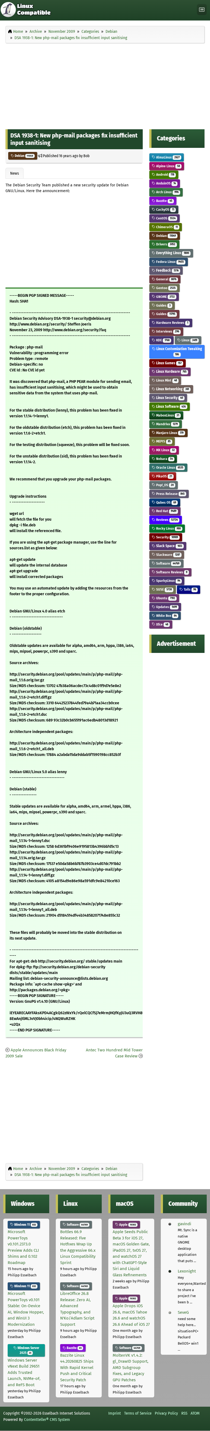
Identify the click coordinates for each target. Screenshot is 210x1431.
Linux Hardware (170, 372)
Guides (162, 305)
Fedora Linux (169, 262)
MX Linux (164, 450)
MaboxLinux (167, 415)
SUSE (163, 589)
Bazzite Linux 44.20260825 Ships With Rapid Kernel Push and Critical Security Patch (77, 1367)
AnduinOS (165, 183)
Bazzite (163, 201)
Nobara (164, 459)
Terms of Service (137, 1413)
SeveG (183, 1312)
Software (167, 563)
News (14, 173)
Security (166, 537)
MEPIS (162, 441)
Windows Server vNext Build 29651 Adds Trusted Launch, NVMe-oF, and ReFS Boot (24, 1372)
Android (164, 174)
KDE (162, 340)
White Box (165, 616)
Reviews (166, 520)
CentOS (165, 218)
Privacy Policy (166, 1413)
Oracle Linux (169, 467)
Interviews (167, 331)
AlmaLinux (167, 157)
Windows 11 (24, 1225)
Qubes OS (165, 502)
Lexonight (187, 1271)
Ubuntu (165, 598)
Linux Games (168, 363)
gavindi (184, 1223)
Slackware (167, 555)
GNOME (164, 297)
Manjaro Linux (169, 433)
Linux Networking (172, 389)
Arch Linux (166, 192)
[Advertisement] (105, 85)
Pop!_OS (164, 485)
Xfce (161, 624)
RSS (184, 1413)
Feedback (166, 270)
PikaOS (163, 476)
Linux (189, 340)
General (165, 279)
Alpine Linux (167, 166)
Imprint (114, 1413)
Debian (23, 156)
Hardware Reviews (171, 323)
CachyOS (164, 209)
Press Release (169, 494)
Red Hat (165, 511)
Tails (189, 589)
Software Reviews (171, 572)
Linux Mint (166, 380)
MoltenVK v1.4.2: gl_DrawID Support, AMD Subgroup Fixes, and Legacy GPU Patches (130, 1367)
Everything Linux (172, 253)
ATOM (195, 1413)
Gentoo (165, 288)
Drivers (165, 244)
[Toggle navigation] (202, 10)
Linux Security (169, 398)
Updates (166, 607)
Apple (127, 1225)
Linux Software (170, 406)
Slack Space (168, 546)
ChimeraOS (166, 227)
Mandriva (166, 424)
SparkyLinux (167, 581)
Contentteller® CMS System (47, 1419)
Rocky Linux (167, 528)
